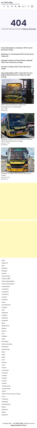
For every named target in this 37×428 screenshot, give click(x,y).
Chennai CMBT (6, 278)
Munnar (4, 331)
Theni (3, 365)
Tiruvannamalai (6, 386)
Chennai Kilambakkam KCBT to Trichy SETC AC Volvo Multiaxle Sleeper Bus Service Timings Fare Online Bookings (17, 75)
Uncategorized (6, 404)
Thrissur (4, 367)
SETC (3, 360)
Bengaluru (4, 268)
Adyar (3, 260)
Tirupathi (4, 375)
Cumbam (4, 297)
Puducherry (5, 346)
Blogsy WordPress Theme (18, 425)
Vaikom (4, 407)
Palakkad (4, 336)
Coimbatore (5, 289)
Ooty (3, 333)
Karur (3, 310)
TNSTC (4, 391)
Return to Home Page (29, 29)
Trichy (3, 396)
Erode (3, 302)
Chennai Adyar (6, 276)
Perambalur (5, 341)
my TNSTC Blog (6, 2)
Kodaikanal (5, 312)
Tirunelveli (5, 373)
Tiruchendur (5, 370)
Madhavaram (5, 326)
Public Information (7, 344)
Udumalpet (5, 402)
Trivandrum (5, 399)
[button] (24, 6)
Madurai (4, 328)
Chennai (4, 273)
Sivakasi (4, 362)
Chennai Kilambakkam (8, 281)
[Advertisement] (18, 201)
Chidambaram (6, 286)
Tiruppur (4, 381)
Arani (3, 265)
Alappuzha (5, 263)
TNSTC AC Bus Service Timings (11, 394)
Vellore (4, 412)
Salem (3, 352)
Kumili (3, 323)
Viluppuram (5, 415)
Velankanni (5, 409)
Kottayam (4, 315)
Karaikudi (4, 307)
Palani (3, 339)
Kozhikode (5, 318)
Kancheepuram (6, 305)
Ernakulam (5, 299)
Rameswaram (6, 349)
